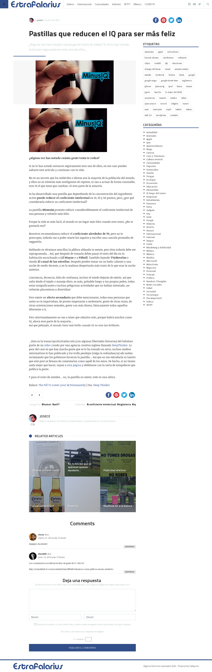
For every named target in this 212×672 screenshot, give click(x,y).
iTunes (189, 86)
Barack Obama (152, 57)
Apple (160, 51)
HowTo (150, 227)
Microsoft (151, 260)
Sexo (147, 109)
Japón (147, 92)
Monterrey (150, 98)
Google (191, 75)
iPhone (148, 86)
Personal (151, 271)
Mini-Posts (152, 264)
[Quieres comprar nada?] (47, 458)
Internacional (84, 4)
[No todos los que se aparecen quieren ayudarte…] (82, 458)
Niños (183, 98)
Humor (47, 404)
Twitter (179, 109)
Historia (150, 223)
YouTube (174, 115)
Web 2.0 (148, 115)
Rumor (186, 103)
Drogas (150, 176)
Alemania (149, 51)
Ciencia (150, 152)
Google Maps (151, 80)
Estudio (148, 75)
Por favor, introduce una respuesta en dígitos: (82, 631)
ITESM (179, 86)
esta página (74, 365)
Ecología (151, 179)
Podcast (150, 274)
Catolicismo (168, 57)
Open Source (150, 103)
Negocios (151, 267)
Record (163, 103)
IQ (135, 404)
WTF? (127, 4)
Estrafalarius (153, 199)
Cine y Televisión (155, 156)
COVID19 (150, 4)
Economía (151, 183)
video (47, 345)
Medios (150, 257)
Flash (181, 75)
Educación (151, 186)
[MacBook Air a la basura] (118, 494)
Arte (148, 142)
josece (40, 20)
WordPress (161, 115)
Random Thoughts (156, 281)
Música (150, 254)
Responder (129, 546)
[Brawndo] (82, 494)
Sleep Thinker (101, 385)
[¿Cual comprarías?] (47, 494)
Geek (148, 216)
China (147, 63)
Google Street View (169, 80)
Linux (149, 243)
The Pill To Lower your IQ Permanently (62, 385)
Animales (151, 135)
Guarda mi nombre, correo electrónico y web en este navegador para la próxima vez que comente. (84, 624)
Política (150, 277)
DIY (166, 63)
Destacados (152, 169)
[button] (33, 476)
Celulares (182, 57)
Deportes (151, 166)
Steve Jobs (157, 109)
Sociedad (151, 291)
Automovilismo (154, 145)
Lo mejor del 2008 (173, 92)
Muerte (162, 98)
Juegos (150, 240)
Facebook (160, 75)
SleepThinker (120, 345)
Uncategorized (153, 298)
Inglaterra (125, 404)
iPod (171, 86)
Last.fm (157, 92)
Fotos (149, 206)
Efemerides (152, 189)
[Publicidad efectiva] (118, 458)
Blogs (149, 149)
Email (167, 69)
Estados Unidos (181, 69)
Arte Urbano (173, 51)
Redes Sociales (154, 284)
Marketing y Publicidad (158, 247)
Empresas (151, 196)
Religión (174, 103)
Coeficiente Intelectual (102, 404)
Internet (116, 4)
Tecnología (152, 294)
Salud (149, 287)
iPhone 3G (159, 86)
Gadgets (150, 210)
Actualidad (151, 132)
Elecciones (177, 63)
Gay (148, 213)
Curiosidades (102, 4)
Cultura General (154, 159)
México (137, 4)
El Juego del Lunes (156, 193)
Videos (70, 4)
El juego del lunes (153, 69)
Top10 (168, 109)
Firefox (172, 75)
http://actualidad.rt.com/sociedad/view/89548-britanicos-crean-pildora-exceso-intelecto (71, 569)
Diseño (150, 172)
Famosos (151, 203)
